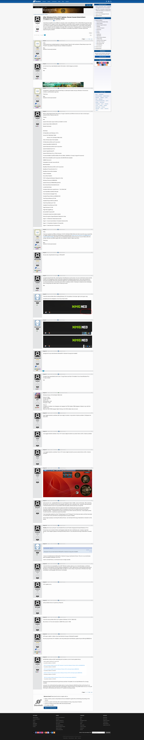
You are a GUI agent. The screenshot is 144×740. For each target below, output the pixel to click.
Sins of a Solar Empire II (60, 722)
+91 (37, 405)
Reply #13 (45, 413)
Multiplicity (35, 725)
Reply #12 (45, 392)
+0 (37, 427)
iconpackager (98, 103)
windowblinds (101, 94)
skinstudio (106, 103)
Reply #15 (45, 449)
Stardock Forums (58, 20)
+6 (37, 29)
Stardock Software (40, 14)
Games (49, 1)
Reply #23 (45, 617)
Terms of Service (71, 738)
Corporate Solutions (36, 718)
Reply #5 (44, 229)
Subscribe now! (102, 56)
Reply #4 (44, 111)
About (81, 717)
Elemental (57, 718)
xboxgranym (37, 301)
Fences (45, 14)
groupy (106, 97)
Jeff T (37, 399)
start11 (102, 103)
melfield (37, 23)
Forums (81, 729)
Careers (81, 722)
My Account (105, 718)
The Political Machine (59, 725)
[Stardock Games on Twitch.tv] (104, 63)
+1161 (38, 265)
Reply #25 (45, 657)
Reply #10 (45, 351)
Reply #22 (45, 600)
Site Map (79, 738)
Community (54, 1)
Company (82, 715)
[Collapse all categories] (110, 20)
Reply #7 (44, 275)
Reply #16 (45, 468)
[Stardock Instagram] (106, 63)
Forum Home (37, 7)
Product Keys (105, 722)
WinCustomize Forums (63, 392)
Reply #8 (44, 294)
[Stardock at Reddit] (99, 65)
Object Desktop (35, 717)
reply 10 (51, 548)
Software (44, 1)
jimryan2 (37, 507)
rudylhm (37, 624)
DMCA (76, 738)
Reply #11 (45, 374)
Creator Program (83, 726)
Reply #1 (44, 40)
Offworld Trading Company (60, 726)
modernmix (106, 108)
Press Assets (82, 725)
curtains (102, 108)
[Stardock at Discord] (101, 65)
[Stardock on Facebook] (100, 63)
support (97, 110)
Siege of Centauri (59, 728)
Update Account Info (106, 725)
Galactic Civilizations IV (60, 720)
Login (46, 7)
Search (42, 7)
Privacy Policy (65, 738)
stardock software (106, 95)
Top (91, 40)
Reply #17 (45, 500)
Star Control (58, 723)
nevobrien (37, 532)
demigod (101, 105)
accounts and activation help (100, 100)
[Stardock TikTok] (103, 65)
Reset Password (105, 723)
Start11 (34, 720)
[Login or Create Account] (106, 1)
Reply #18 (45, 525)
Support (67, 1)
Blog (63, 1)
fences (90, 32)
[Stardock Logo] (37, 1)
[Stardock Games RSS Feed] (107, 65)
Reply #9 (44, 320)
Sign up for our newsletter (85, 732)
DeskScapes (35, 723)
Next (89, 38)
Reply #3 (44, 88)
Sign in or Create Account (50, 707)
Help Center (105, 717)
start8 (96, 99)
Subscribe (108, 732)
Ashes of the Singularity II (60, 717)
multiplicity (102, 97)
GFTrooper (37, 607)
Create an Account (106, 720)
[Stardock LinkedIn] (105, 65)
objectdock (97, 97)
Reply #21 (45, 582)
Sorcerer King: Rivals (59, 729)
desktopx (97, 102)
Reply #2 (44, 63)
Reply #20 (45, 563)
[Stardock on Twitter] (98, 63)
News (59, 1)
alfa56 (37, 420)
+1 (37, 302)
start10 (107, 100)
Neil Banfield (37, 259)
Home (35, 14)
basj (38, 47)
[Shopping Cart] (108, 1)
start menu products (99, 95)
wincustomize (102, 102)
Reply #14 (45, 431)
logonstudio (97, 108)
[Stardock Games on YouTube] (102, 63)
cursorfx (97, 105)
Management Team (83, 720)
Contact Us (82, 728)
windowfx (105, 105)
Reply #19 (45, 543)
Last (91, 38)
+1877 (38, 53)
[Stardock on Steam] (108, 63)
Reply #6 (44, 252)
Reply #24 (45, 634)
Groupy (34, 726)
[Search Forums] (110, 1)
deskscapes (100, 99)
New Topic (89, 5)
